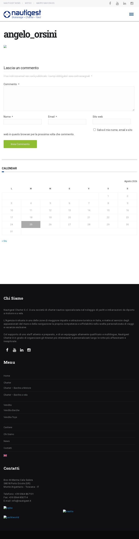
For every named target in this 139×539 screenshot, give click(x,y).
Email (52, 116)
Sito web (98, 116)
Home (7, 375)
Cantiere (8, 427)
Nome (8, 116)
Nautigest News (12, 3)
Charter (7, 382)
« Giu (4, 241)
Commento (11, 84)
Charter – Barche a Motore (17, 388)
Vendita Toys (10, 417)
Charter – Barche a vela (16, 394)
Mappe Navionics (45, 3)
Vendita (8, 405)
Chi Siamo (9, 434)
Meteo (28, 3)
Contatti (8, 448)
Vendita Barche (11, 410)
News (7, 441)
